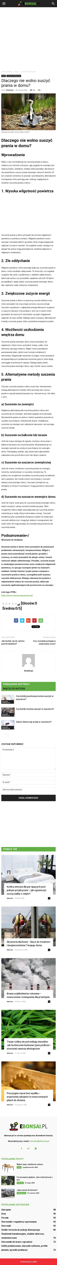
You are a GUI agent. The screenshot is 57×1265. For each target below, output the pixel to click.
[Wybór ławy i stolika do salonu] (8, 1167)
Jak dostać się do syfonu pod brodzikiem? (13, 642)
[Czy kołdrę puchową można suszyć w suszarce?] (8, 699)
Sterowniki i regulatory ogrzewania (19, 1222)
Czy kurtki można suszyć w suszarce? (35, 709)
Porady (4, 1217)
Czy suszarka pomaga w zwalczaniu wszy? (44, 642)
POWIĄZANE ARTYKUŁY (16, 684)
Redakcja (10, 90)
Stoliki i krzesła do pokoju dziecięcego (20, 1230)
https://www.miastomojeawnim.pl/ (17, 595)
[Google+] (28, 1148)
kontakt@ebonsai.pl (39, 1141)
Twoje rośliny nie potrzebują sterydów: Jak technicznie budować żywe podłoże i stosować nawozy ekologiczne (28, 1045)
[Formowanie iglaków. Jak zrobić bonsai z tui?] (8, 1180)
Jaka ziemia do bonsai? (27, 1190)
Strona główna (6, 71)
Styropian (6, 1209)
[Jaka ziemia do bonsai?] (8, 1193)
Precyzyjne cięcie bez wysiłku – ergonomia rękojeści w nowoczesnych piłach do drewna (27, 1097)
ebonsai (10, 898)
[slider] (9, 603)
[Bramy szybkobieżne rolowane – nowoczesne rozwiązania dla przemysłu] (28, 978)
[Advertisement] (28, 39)
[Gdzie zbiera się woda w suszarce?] (8, 725)
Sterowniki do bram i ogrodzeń (16, 1242)
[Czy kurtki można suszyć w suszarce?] (8, 712)
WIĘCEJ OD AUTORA (14, 688)
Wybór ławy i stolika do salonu (30, 1164)
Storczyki (6, 1226)
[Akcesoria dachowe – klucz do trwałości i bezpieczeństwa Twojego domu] (28, 926)
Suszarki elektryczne (13, 76)
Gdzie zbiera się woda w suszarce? (34, 721)
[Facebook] (21, 1148)
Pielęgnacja (21, 1193)
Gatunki (20, 1183)
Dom (3, 76)
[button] (53, 3)
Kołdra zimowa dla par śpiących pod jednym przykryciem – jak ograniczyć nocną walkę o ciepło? (26, 890)
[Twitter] (35, 1148)
